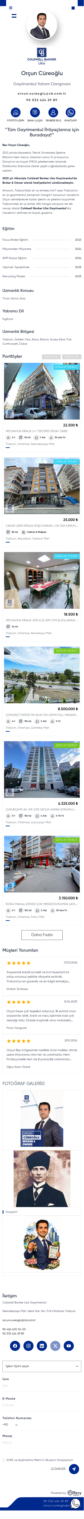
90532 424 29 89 (42, 100)
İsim (5, 1379)
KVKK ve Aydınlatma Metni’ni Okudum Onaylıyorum (40, 1460)
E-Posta (8, 1398)
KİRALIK (72, 357)
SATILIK (51, 357)
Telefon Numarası (17, 1418)
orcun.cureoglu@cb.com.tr (42, 93)
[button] (41, 1120)
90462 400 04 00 (14, 1329)
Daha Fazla (42, 935)
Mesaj (7, 1436)
